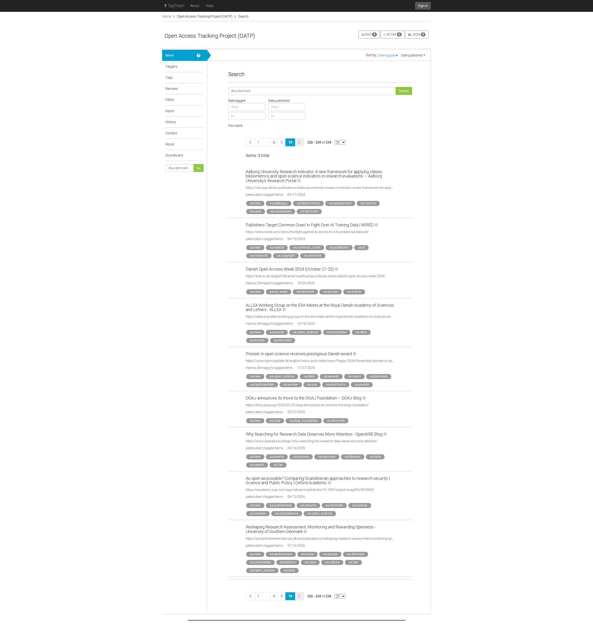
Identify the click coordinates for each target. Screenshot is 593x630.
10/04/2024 (306, 283)
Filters (169, 100)
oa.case (255, 211)
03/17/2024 (296, 194)
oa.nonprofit (259, 255)
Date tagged (386, 55)
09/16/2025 (296, 448)
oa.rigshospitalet (262, 384)
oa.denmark (309, 211)
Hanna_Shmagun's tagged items (269, 283)
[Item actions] (299, 180)
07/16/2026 (296, 545)
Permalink (235, 126)
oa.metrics (368, 203)
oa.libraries (353, 456)
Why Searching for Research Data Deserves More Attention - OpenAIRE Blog (314, 434)
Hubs (210, 6)
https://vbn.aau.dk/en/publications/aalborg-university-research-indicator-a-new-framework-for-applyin (320, 188)
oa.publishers (339, 247)
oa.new (255, 203)
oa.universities (280, 211)
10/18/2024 (306, 323)
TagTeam (175, 5)
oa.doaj (275, 420)
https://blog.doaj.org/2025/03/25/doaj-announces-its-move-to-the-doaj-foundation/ (307, 405)
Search (243, 16)
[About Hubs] (200, 144)
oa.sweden (258, 513)
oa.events (354, 291)
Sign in (423, 6)
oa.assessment (340, 203)
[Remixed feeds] (200, 88)
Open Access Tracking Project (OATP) (204, 16)
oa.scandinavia (280, 505)
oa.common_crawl (306, 247)
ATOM (393, 34)
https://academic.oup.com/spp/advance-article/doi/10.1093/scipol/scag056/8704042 (310, 490)
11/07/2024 (306, 368)
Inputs (169, 111)
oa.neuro (354, 376)
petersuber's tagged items (264, 194)
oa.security (308, 505)
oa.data (309, 376)
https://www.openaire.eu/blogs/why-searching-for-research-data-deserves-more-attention (311, 441)
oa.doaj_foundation (303, 420)
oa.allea (361, 332)
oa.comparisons (286, 513)
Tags (169, 77)
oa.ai (361, 247)
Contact (171, 133)
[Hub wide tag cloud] (200, 77)
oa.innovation (337, 332)
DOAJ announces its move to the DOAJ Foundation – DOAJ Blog (303, 398)
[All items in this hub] (200, 55)
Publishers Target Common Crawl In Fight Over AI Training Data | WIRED (310, 224)
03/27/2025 (296, 412)
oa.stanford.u (336, 384)
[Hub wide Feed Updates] (200, 122)
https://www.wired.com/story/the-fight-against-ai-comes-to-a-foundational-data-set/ (307, 232)
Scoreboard (174, 155)
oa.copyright (286, 255)
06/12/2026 (296, 497)
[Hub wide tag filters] (200, 99)
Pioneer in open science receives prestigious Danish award (299, 353)
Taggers (171, 66)
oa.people (362, 384)
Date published (412, 55)
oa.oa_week (278, 291)
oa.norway (359, 505)
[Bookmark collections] (200, 66)
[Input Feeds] (200, 110)
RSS (369, 34)
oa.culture (332, 562)
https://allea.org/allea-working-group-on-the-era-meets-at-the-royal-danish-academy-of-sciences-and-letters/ (325, 316)
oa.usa (312, 384)
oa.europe (330, 291)
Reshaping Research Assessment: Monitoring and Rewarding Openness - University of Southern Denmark (311, 529)
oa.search (277, 247)
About (194, 6)
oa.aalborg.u (279, 203)
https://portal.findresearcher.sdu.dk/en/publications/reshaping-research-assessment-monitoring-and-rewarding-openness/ (336, 538)
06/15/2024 (296, 239)
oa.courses (301, 456)
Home (166, 16)
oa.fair (278, 465)
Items (169, 55)
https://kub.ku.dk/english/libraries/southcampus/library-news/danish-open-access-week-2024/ (316, 276)
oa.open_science (305, 332)
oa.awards (331, 376)
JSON (417, 34)
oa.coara (307, 554)
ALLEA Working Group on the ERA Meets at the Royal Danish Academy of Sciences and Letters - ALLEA (320, 307)
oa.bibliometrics (308, 203)
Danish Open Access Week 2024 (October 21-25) (290, 269)
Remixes (171, 88)
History (170, 122)
